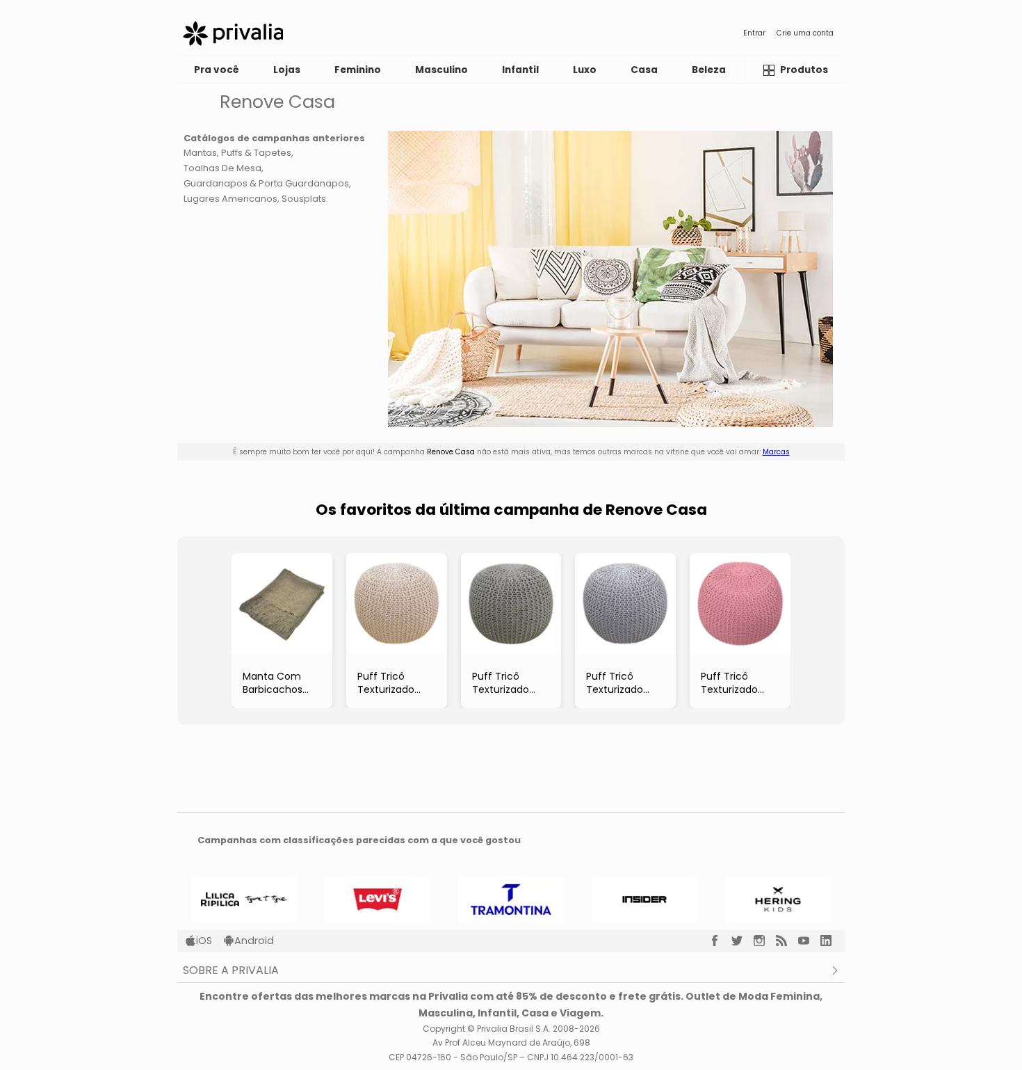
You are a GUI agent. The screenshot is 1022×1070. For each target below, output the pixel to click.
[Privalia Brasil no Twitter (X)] (742, 940)
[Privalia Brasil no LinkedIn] (831, 940)
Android (254, 941)
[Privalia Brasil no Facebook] (720, 940)
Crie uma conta (805, 33)
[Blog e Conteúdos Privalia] (787, 940)
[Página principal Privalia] (233, 33)
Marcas (776, 452)
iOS (204, 941)
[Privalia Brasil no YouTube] (809, 940)
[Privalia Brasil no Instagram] (765, 940)
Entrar (754, 33)
